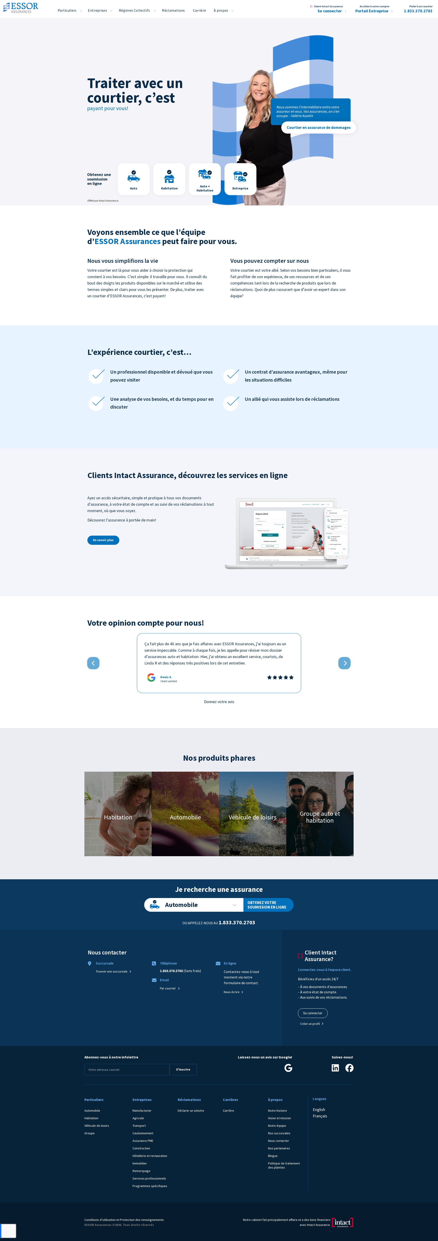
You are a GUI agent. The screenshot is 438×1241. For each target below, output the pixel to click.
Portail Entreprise (372, 10)
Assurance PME (143, 1141)
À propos (221, 10)
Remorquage (141, 1171)
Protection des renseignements (142, 1220)
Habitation (91, 1118)
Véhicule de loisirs (96, 1126)
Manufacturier (142, 1110)
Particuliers (67, 10)
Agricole (138, 1118)
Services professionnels (149, 1178)
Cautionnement (143, 1133)
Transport (139, 1126)
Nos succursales (279, 1133)
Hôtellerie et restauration (150, 1156)
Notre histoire (277, 1110)
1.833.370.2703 (418, 10)
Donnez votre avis (219, 701)
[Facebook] (349, 1069)
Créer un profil (310, 1024)
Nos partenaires (279, 1148)
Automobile (181, 905)
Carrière (199, 10)
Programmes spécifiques (150, 1186)
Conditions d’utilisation (100, 1220)
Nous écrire (232, 992)
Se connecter (330, 10)
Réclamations (173, 10)
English (319, 1109)
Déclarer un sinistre (191, 1110)
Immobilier (140, 1163)
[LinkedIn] (335, 1069)
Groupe (89, 1133)
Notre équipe (277, 1126)
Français (320, 1116)
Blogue (273, 1156)
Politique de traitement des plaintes (284, 1165)
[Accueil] (20, 6)
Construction (141, 1148)
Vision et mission (279, 1118)
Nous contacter (278, 1141)
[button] (93, 663)
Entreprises (97, 10)
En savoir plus (103, 540)
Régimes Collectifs (134, 10)
